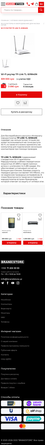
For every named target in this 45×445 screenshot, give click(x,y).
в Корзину (21, 94)
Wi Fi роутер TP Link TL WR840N (14, 28)
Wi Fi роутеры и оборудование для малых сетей (22, 24)
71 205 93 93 (13, 268)
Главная (5, 20)
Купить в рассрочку (21, 112)
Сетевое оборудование (21, 20)
